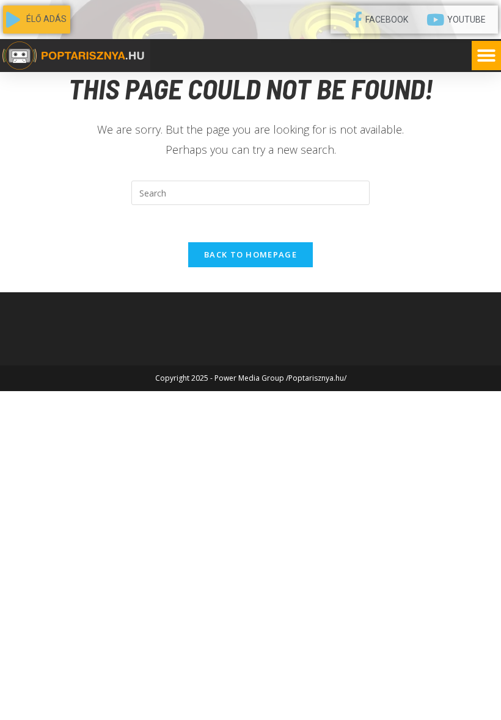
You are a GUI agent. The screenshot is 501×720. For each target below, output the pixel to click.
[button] (486, 55)
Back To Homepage (250, 254)
